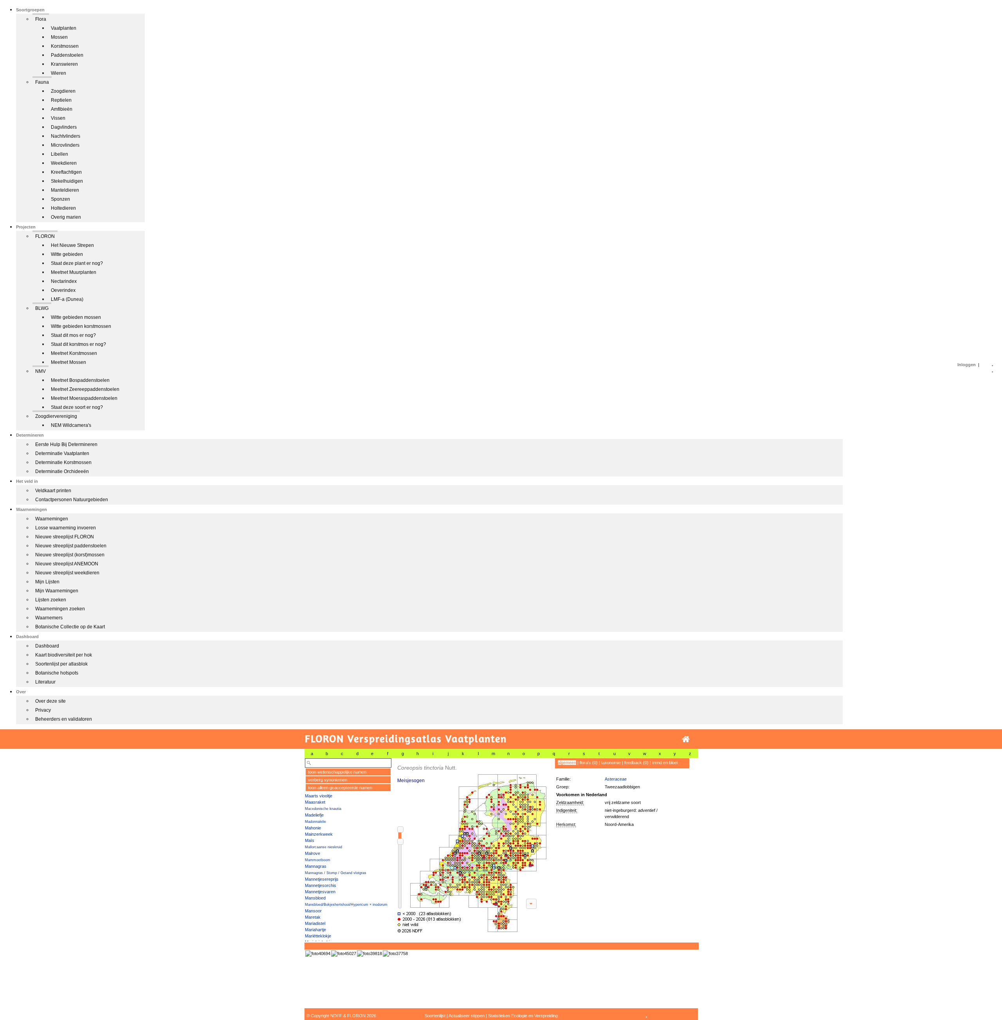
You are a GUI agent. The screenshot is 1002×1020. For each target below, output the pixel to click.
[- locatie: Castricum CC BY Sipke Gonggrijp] (369, 953)
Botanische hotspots (56, 673)
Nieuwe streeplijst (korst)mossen (70, 555)
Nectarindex (64, 281)
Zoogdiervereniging (56, 416)
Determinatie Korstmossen (63, 462)
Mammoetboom (317, 860)
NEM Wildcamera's (71, 425)
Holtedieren (63, 208)
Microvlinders (65, 145)
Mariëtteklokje (318, 936)
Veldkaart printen (53, 490)
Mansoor (313, 910)
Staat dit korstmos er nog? (78, 344)
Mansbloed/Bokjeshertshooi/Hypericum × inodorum (346, 905)
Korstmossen (65, 46)
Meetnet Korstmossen (74, 353)
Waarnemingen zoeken (60, 609)
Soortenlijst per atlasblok (61, 664)
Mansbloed (315, 898)
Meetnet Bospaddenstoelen (80, 380)
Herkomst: (566, 824)
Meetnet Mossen (68, 362)
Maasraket (315, 802)
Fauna (42, 82)
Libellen (59, 154)
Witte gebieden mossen (76, 317)
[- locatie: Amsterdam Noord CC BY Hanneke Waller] (317, 953)
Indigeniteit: (566, 810)
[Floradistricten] (471, 845)
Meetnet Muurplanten (73, 272)
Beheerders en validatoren (63, 719)
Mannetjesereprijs (322, 879)
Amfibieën (61, 109)
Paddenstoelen (67, 55)
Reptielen (61, 100)
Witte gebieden (67, 254)
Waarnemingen (51, 519)
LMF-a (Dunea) (67, 299)
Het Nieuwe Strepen (72, 245)
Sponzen (60, 199)
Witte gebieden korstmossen (81, 326)
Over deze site (50, 701)
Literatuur (45, 682)
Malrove (312, 853)
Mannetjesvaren (320, 891)
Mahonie (313, 828)
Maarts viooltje (318, 795)
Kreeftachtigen (66, 172)
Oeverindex (63, 290)
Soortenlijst (435, 1015)
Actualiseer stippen (467, 1015)
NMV (40, 371)
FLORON (45, 236)
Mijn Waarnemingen (56, 591)
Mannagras (315, 866)
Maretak (313, 917)
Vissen (58, 118)
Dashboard (47, 646)
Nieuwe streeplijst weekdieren (67, 573)
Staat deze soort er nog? (77, 407)
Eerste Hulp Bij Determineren (66, 444)
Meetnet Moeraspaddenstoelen (84, 398)
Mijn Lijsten (47, 582)
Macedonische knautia (323, 809)
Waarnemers (49, 618)
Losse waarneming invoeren (65, 528)
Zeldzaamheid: (570, 802)
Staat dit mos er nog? (73, 335)
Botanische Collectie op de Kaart (70, 627)
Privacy (43, 710)
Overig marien (66, 217)
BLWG (42, 308)
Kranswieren (64, 64)
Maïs (309, 840)
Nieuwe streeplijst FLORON (64, 537)
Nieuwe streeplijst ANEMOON (66, 564)
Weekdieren (64, 163)
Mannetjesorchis (320, 885)
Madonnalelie (315, 822)
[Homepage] (686, 739)
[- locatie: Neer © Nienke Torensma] (395, 953)
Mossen (59, 37)
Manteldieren (65, 190)
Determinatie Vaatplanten (62, 453)
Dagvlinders (64, 127)
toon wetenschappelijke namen (337, 772)
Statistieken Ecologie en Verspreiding (523, 1015)
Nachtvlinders (65, 136)
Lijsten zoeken (50, 600)
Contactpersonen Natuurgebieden (71, 499)
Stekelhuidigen (67, 181)
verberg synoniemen (327, 779)
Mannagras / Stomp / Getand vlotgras (335, 873)
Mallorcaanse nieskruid (323, 847)
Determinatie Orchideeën (62, 471)
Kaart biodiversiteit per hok (63, 655)
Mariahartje (315, 929)
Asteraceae (616, 779)
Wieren (58, 73)
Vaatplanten (63, 28)
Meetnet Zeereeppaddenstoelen (85, 389)
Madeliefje (314, 815)
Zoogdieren (63, 91)
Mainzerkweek (319, 834)
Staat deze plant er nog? (77, 263)
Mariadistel (315, 923)
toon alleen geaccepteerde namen (340, 787)
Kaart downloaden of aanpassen (531, 904)
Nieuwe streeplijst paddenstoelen (70, 546)
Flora (40, 19)
